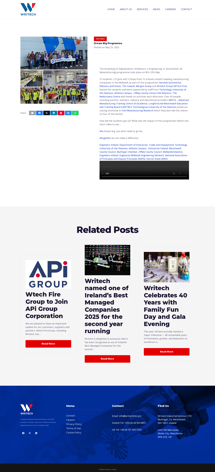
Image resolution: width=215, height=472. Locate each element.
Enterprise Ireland (158, 148)
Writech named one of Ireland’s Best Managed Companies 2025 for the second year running (107, 306)
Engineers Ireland (109, 144)
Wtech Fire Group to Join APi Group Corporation (47, 305)
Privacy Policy (74, 424)
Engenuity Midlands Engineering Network (141, 155)
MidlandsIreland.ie (172, 151)
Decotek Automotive (170, 82)
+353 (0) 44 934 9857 (135, 422)
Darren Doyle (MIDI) (157, 158)
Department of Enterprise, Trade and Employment (146, 144)
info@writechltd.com (130, 415)
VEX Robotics (164, 93)
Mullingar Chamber (127, 151)
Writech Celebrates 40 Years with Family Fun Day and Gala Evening (165, 305)
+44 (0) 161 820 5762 (130, 429)
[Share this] (39, 113)
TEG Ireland (128, 86)
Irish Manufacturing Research (137, 110)
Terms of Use (73, 428)
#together (105, 137)
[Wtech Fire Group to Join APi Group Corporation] (48, 261)
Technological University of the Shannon (154, 106)
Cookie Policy (73, 432)
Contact (70, 415)
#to (102, 131)
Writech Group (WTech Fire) (172, 86)
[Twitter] (29, 433)
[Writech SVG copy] (28, 9)
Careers (70, 420)
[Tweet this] (46, 113)
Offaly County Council (145, 93)
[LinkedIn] (36, 433)
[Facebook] (23, 433)
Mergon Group (144, 86)
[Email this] (32, 113)
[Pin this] (61, 113)
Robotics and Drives (110, 86)
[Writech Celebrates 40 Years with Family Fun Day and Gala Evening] (166, 253)
